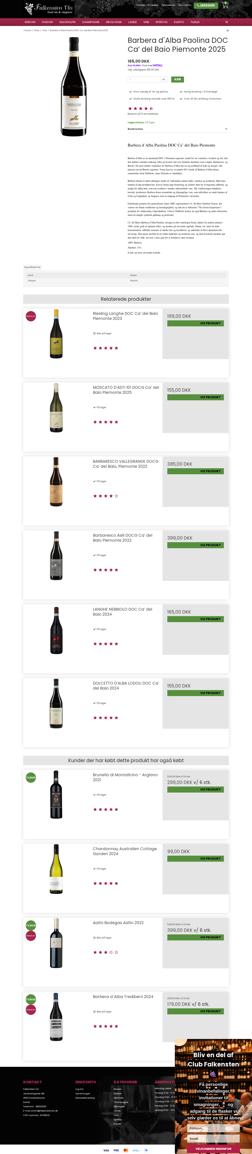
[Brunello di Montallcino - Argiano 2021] (56, 803)
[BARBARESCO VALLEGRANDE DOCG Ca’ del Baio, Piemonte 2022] (56, 490)
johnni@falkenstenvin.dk (44, 1110)
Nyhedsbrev (168, 5)
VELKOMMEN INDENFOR (213, 1149)
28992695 (207, 5)
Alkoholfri (67, 22)
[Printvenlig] (227, 30)
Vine (146, 22)
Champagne (90, 22)
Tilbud (195, 22)
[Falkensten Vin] (49, 9)
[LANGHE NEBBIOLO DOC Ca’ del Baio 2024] (56, 637)
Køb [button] (177, 79)
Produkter (153, 5)
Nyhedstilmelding (85, 1097)
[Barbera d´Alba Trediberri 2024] (56, 1025)
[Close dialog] (247, 1043)
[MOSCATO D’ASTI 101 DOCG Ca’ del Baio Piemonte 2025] (56, 416)
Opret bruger (82, 1093)
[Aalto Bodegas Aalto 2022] (56, 951)
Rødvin (30, 22)
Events (179, 22)
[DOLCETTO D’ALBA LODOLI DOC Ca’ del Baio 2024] (56, 711)
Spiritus (161, 22)
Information (184, 5)
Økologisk (114, 22)
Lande (132, 22)
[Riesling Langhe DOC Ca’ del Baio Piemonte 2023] (56, 342)
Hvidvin (47, 22)
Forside (141, 5)
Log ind (79, 1089)
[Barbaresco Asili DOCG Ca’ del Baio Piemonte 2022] (56, 563)
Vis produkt (210, 323)
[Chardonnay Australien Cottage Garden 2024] (56, 877)
